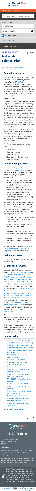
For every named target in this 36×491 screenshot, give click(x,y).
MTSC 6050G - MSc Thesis (15, 360)
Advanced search (8, 40)
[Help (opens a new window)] (33, 53)
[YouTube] (26, 433)
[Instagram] (17, 433)
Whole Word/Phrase (11, 35)
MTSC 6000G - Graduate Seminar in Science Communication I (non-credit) (19, 291)
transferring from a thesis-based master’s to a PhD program (18, 248)
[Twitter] (13, 433)
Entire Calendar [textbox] (8, 26)
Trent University (21, 82)
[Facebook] (9, 433)
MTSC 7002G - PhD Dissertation (18, 396)
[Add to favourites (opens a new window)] (28, 53)
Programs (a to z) (17, 68)
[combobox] (18, 16)
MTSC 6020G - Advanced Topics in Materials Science (17, 277)
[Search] (32, 31)
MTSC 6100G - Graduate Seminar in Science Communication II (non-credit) (18, 295)
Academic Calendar (11, 11)
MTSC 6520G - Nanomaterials (17, 384)
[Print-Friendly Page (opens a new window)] (30, 53)
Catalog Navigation (10, 46)
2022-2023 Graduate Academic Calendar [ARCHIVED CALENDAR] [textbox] (18, 16)
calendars (7, 488)
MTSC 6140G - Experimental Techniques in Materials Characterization (16, 364)
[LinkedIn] (21, 433)
